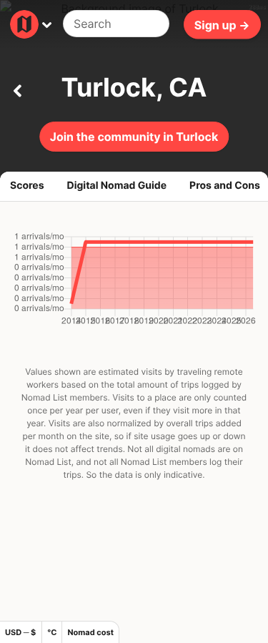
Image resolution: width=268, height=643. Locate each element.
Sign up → (222, 24)
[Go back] (17, 88)
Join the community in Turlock (134, 136)
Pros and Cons (224, 186)
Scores (27, 186)
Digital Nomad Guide (117, 186)
